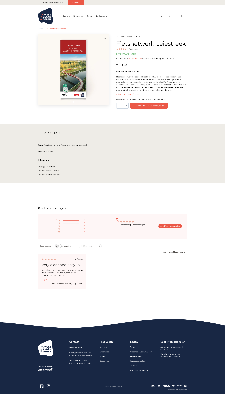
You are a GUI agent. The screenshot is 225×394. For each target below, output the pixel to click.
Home (40, 29)
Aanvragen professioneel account (171, 348)
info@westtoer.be (84, 363)
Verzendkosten (135, 58)
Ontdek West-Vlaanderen (53, 2)
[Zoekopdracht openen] (162, 16)
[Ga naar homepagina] (45, 16)
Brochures (78, 16)
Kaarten (66, 16)
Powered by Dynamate (177, 389)
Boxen (89, 16)
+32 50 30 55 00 (80, 360)
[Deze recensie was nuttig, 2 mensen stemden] (76, 284)
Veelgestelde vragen (139, 370)
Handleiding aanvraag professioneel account (170, 355)
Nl (181, 16)
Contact (133, 366)
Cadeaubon (101, 16)
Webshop (76, 2)
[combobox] (70, 246)
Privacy (133, 347)
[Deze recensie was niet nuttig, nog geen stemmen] (80, 284)
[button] (73, 102)
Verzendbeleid (136, 356)
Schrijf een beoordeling (170, 226)
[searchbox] (46, 246)
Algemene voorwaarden (141, 352)
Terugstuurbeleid (137, 361)
